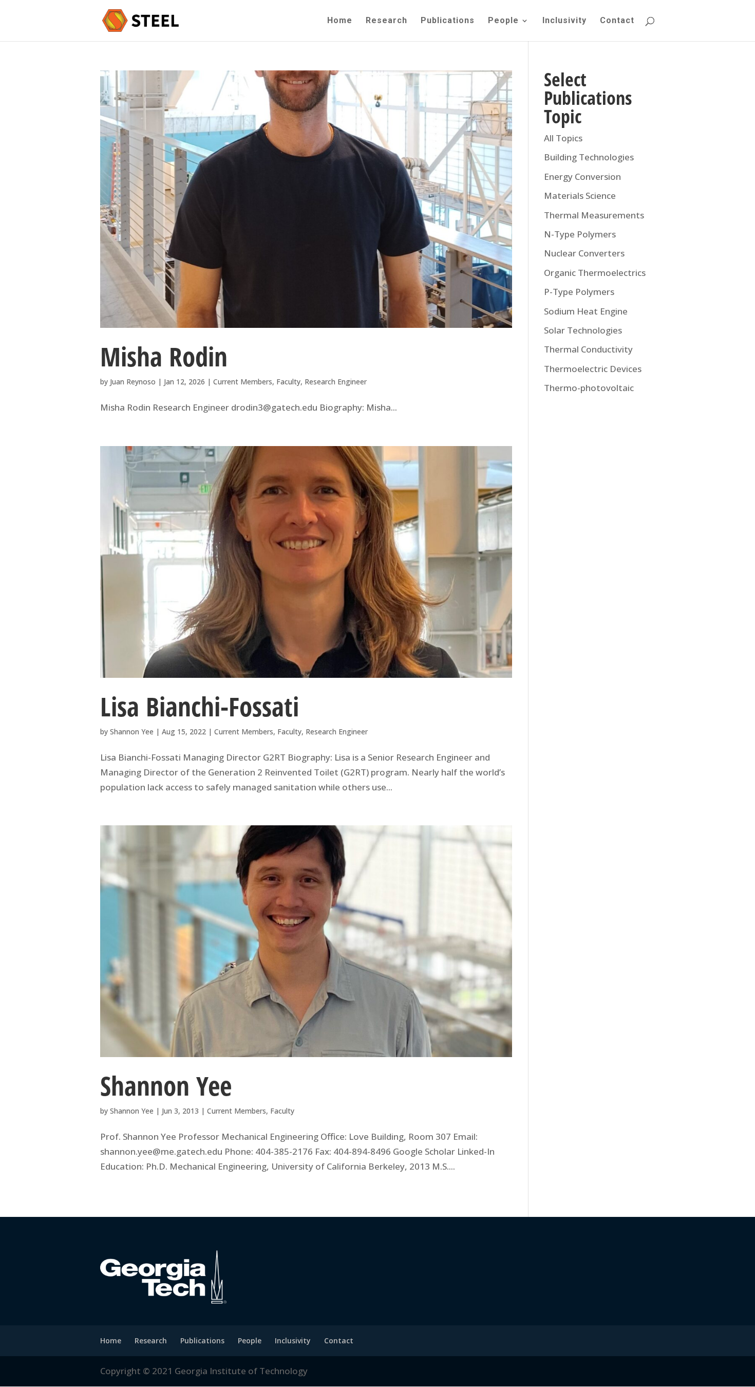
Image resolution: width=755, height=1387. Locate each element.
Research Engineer (336, 381)
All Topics (563, 138)
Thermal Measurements (594, 215)
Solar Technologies (583, 330)
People (503, 21)
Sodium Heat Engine (586, 311)
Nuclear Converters (584, 253)
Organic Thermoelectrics (595, 273)
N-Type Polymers (580, 234)
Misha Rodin (164, 356)
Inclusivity (564, 21)
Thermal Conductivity (588, 349)
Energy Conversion (582, 176)
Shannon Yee (132, 731)
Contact (617, 21)
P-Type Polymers (579, 292)
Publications (448, 21)
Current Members (242, 381)
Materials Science (580, 195)
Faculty (288, 381)
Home (339, 21)
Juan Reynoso (133, 381)
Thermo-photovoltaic (589, 388)
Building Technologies (589, 157)
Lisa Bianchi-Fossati (199, 706)
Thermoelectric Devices (592, 369)
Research (386, 21)
